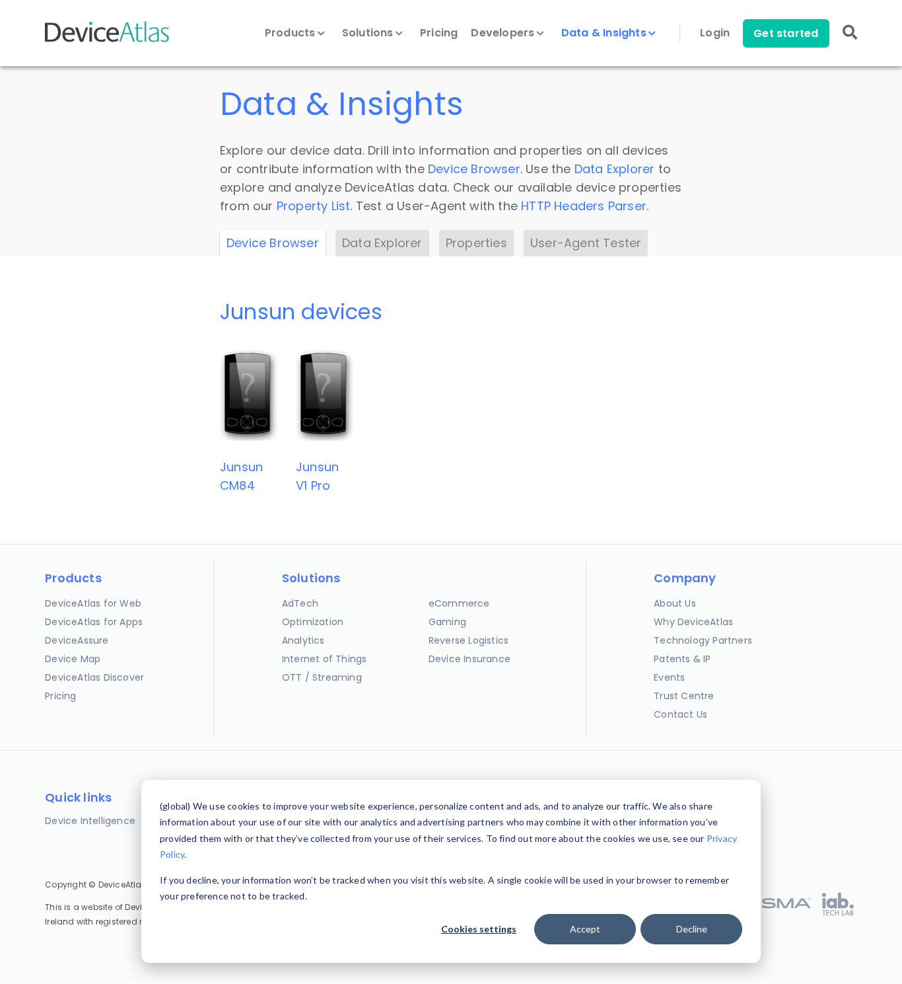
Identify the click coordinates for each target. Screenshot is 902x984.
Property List (314, 206)
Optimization (312, 621)
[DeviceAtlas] (107, 40)
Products (291, 33)
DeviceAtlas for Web (93, 603)
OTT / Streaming (322, 677)
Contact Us (680, 714)
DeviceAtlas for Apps (94, 621)
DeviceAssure (76, 640)
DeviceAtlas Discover (94, 677)
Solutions (369, 33)
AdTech (300, 603)
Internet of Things (324, 658)
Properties (476, 243)
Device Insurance (469, 658)
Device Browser (474, 169)
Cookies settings (478, 928)
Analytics (303, 640)
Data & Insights (605, 33)
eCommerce (459, 603)
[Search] (850, 41)
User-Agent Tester (585, 243)
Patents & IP (682, 658)
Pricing (439, 33)
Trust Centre (684, 695)
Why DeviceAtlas (693, 621)
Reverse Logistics (468, 640)
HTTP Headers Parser (583, 206)
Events (669, 677)
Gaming (447, 621)
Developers (504, 33)
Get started (785, 33)
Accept (585, 928)
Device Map (72, 658)
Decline (691, 928)
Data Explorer (614, 169)
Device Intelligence (90, 820)
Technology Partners (703, 640)
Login (715, 33)
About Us (675, 603)
